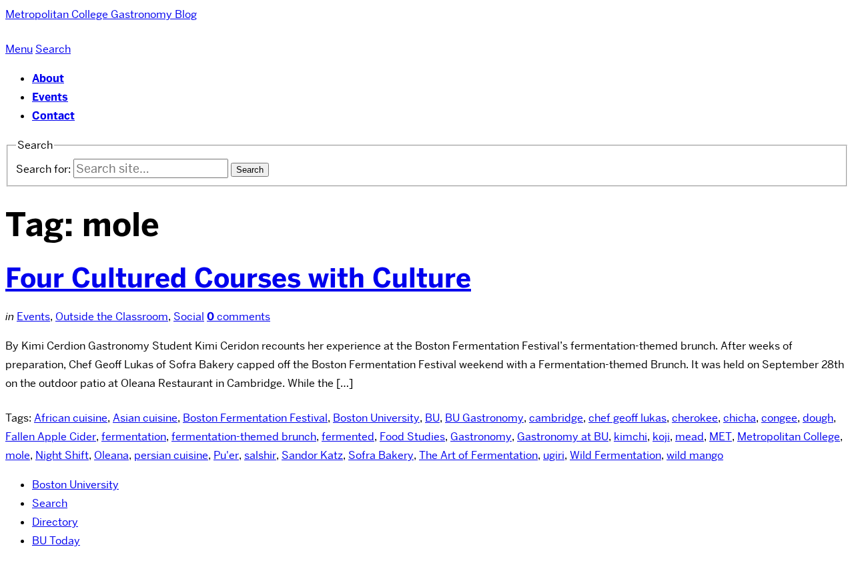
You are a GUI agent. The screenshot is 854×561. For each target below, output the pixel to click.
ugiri (553, 455)
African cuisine (70, 418)
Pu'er (226, 455)
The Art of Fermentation (478, 455)
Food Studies (412, 437)
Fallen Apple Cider (50, 437)
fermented (348, 437)
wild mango (695, 455)
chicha (739, 418)
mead (689, 437)
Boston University (376, 418)
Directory (55, 522)
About (48, 78)
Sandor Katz (312, 455)
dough (818, 418)
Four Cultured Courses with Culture (238, 278)
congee (779, 418)
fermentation (133, 437)
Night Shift (62, 455)
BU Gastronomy (484, 418)
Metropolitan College (788, 437)
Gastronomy (481, 437)
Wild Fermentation (615, 455)
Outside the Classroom (111, 317)
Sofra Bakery (381, 455)
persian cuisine (171, 455)
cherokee (695, 418)
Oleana (111, 455)
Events (50, 97)
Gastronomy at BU (562, 437)
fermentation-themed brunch (243, 437)
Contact (53, 116)
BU (432, 418)
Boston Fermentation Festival (255, 418)
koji (661, 437)
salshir (260, 455)
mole (17, 455)
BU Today (56, 541)
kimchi (630, 437)
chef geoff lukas (627, 418)
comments (238, 317)
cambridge (556, 418)
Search (49, 503)
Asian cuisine (145, 418)
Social (188, 317)
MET (720, 437)
